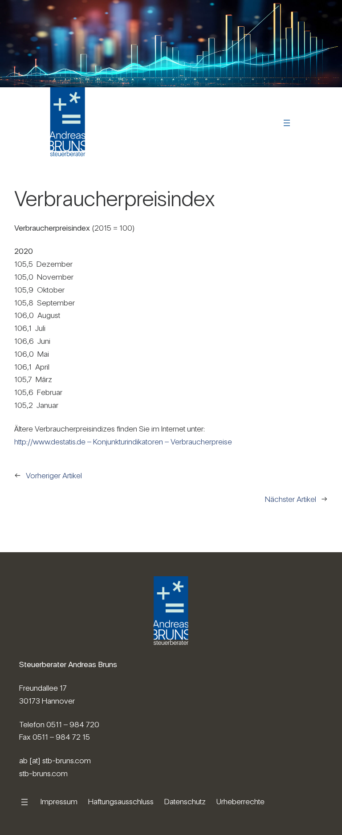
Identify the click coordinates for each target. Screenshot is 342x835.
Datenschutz (185, 801)
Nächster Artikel (290, 499)
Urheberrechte (240, 801)
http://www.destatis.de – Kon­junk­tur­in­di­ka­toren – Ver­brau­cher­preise (123, 441)
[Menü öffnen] (286, 123)
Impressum (59, 801)
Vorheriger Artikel (54, 475)
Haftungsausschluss (121, 801)
